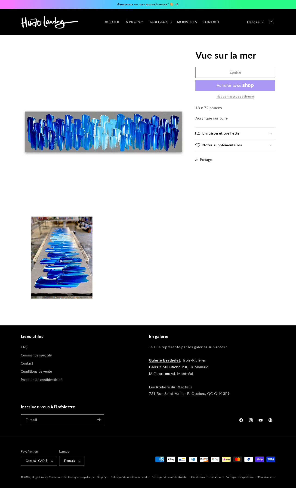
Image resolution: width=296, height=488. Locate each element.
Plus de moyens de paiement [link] (235, 96)
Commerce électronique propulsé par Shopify (77, 477)
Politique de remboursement (129, 477)
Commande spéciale (36, 355)
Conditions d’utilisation (206, 477)
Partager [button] (206, 160)
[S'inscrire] (99, 419)
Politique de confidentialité (41, 380)
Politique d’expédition (239, 477)
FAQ (24, 347)
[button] (160, 22)
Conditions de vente (36, 372)
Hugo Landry (40, 477)
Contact (27, 363)
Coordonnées (266, 477)
